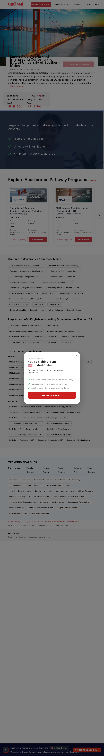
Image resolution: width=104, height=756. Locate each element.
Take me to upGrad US (52, 395)
